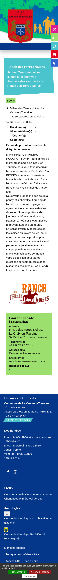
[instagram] (15, 472)
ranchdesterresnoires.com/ (27, 361)
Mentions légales (14, 547)
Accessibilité (13, 561)
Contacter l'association (24, 353)
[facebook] (8, 472)
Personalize (29, 576)
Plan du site (31, 561)
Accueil (12, 72)
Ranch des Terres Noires (24, 85)
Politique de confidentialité (21, 554)
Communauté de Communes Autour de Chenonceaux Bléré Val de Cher (28, 496)
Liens (8, 488)
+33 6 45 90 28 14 (21, 121)
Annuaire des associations (25, 81)
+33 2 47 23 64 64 (15, 415)
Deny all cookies (40, 572)
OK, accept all (19, 572)
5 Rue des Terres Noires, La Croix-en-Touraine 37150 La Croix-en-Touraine (27, 112)
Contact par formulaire (18, 420)
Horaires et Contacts (20, 398)
